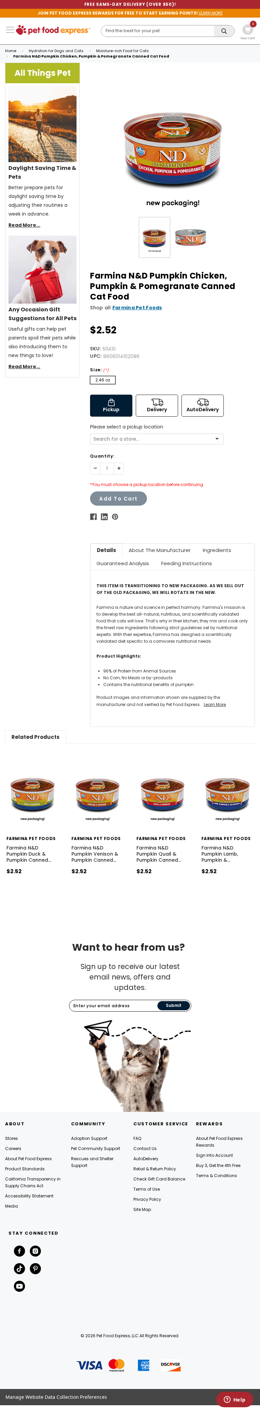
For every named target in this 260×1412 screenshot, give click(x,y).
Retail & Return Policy (154, 1169)
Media (11, 1206)
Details (106, 550)
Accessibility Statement (29, 1196)
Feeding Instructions (186, 563)
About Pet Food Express (28, 1159)
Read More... (24, 225)
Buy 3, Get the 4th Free (218, 1165)
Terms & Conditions (216, 1175)
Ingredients (217, 550)
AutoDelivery (145, 1159)
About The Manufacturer (160, 550)
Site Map (142, 1209)
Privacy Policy (147, 1199)
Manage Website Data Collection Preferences (56, 1397)
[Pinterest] (115, 517)
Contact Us (145, 1148)
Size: (99, 370)
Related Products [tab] (36, 737)
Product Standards (25, 1169)
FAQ (137, 1138)
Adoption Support (89, 1138)
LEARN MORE (211, 13)
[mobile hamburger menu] (10, 30)
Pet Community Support (95, 1148)
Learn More (215, 704)
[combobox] (154, 439)
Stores (11, 1138)
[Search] (224, 31)
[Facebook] (93, 517)
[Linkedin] (104, 517)
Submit (173, 1005)
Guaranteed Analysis (122, 563)
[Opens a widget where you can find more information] (234, 1400)
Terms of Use (146, 1189)
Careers (13, 1148)
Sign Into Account (214, 1155)
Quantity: (102, 456)
